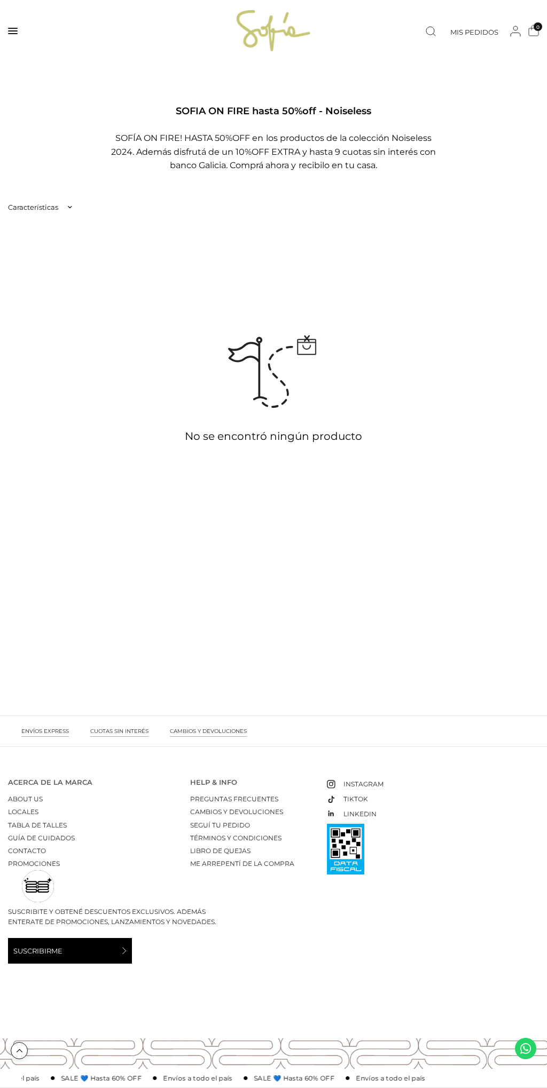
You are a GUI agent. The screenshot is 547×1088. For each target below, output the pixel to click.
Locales (23, 812)
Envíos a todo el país (195, 1078)
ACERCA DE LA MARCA (50, 782)
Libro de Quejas (220, 851)
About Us (25, 799)
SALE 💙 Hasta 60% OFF (98, 1078)
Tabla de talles (37, 825)
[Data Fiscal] (345, 854)
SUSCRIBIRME (37, 951)
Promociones (34, 864)
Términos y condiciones (236, 838)
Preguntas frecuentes (234, 799)
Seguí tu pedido (220, 825)
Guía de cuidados (41, 838)
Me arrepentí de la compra (242, 864)
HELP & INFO (213, 782)
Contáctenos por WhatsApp (525, 1048)
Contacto (27, 851)
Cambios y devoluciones (236, 812)
